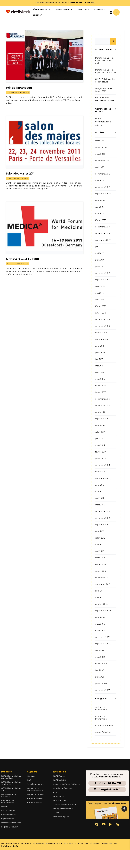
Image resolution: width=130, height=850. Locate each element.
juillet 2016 (100, 286)
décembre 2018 (102, 187)
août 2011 (99, 591)
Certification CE (34, 802)
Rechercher (113, 41)
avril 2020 (99, 167)
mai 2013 (99, 491)
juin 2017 (99, 247)
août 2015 (99, 346)
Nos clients (58, 796)
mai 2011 (99, 597)
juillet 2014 (100, 432)
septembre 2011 (102, 584)
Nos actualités (59, 800)
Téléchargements (35, 784)
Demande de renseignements (35, 789)
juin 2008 (99, 670)
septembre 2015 (102, 339)
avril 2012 (99, 551)
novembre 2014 (102, 405)
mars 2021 (100, 154)
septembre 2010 (103, 611)
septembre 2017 (103, 240)
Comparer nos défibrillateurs (7, 801)
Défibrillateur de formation (8, 795)
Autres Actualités (103, 732)
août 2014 (99, 425)
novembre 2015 (102, 326)
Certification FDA (35, 798)
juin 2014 (99, 438)
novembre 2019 (102, 174)
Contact (31, 776)
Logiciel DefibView (9, 827)
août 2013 (99, 485)
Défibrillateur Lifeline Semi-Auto (11, 783)
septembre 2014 (103, 419)
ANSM (56, 813)
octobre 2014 (101, 412)
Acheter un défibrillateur (64, 804)
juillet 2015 (100, 352)
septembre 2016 (103, 280)
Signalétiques (7, 819)
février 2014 (100, 452)
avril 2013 (99, 498)
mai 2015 (99, 366)
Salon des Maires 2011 (20, 173)
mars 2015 (100, 379)
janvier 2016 (100, 313)
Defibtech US (59, 780)
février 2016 (100, 306)
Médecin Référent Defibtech (66, 784)
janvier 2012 (100, 571)
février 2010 (100, 630)
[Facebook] (97, 824)
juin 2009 (99, 650)
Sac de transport (8, 810)
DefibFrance (59, 776)
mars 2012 (100, 558)
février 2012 (100, 564)
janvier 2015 (100, 392)
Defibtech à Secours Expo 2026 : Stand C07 (104, 60)
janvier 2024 (101, 147)
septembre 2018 (103, 194)
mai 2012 (99, 544)
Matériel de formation (11, 823)
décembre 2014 (102, 399)
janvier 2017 (100, 266)
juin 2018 (99, 207)
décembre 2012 (102, 511)
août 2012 (99, 531)
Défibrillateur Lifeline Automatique (11, 777)
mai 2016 (99, 293)
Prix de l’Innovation (19, 87)
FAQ (29, 780)
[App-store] (118, 824)
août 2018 (100, 200)
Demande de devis (35, 794)
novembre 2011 (102, 577)
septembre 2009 (103, 644)
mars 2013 (100, 505)
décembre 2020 (102, 160)
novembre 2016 (102, 273)
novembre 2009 (102, 637)
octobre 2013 (101, 472)
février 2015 (100, 386)
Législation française (62, 788)
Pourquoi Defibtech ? (63, 808)
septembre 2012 (103, 525)
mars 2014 (100, 445)
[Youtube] (104, 824)
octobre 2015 (101, 333)
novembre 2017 (102, 233)
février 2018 (100, 220)
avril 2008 (100, 677)
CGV (55, 792)
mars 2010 (100, 624)
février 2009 (101, 664)
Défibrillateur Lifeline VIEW (11, 789)
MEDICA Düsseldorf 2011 (22, 259)
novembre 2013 (102, 465)
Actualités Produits (104, 725)
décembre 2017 (102, 227)
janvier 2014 (100, 458)
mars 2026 (100, 141)
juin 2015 (99, 359)
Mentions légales (61, 817)
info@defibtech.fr (110, 789)
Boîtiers (5, 806)
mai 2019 (99, 180)
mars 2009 (100, 657)
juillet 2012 (100, 538)
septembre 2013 (103, 478)
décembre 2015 (102, 319)
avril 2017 (99, 260)
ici (94, 2)
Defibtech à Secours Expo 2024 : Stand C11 (105, 71)
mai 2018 (99, 213)
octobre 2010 (101, 604)
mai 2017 (99, 253)
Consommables (8, 814)
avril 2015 (99, 372)
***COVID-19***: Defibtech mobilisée (104, 99)
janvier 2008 (101, 683)
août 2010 (100, 617)
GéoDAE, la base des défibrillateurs (105, 80)
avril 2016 (99, 299)
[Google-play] (111, 824)
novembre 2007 (102, 690)
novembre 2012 (102, 518)
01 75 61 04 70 (110, 783)
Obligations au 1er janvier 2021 (103, 89)
